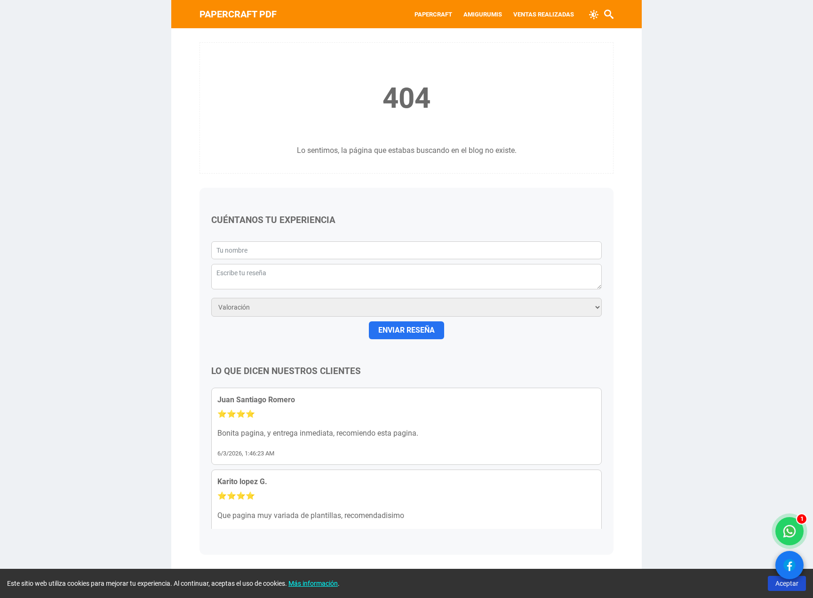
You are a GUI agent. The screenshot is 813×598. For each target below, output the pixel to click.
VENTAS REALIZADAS (543, 14)
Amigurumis (482, 14)
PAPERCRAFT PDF (238, 14)
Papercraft (433, 14)
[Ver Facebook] (789, 565)
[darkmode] (593, 13)
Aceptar (786, 583)
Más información (313, 583)
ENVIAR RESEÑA (406, 330)
